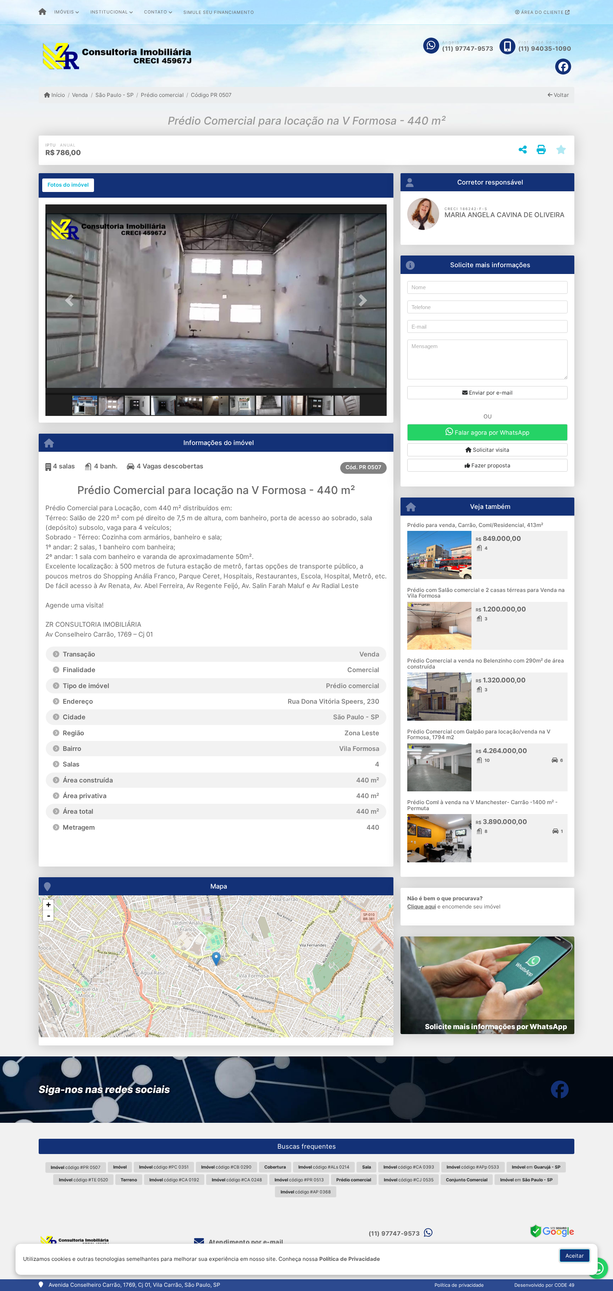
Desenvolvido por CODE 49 (544, 1285)
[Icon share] (563, 66)
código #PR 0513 (299, 1179)
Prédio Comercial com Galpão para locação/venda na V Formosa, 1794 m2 (479, 734)
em (536, 1167)
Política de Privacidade (349, 1259)
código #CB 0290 (226, 1167)
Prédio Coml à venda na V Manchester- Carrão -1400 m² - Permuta (482, 805)
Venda (80, 95)
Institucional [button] (109, 12)
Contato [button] (155, 12)
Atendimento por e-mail (245, 1242)
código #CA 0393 (408, 1167)
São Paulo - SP (114, 95)
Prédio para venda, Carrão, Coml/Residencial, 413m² (475, 525)
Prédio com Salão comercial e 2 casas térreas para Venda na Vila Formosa (486, 593)
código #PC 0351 (164, 1167)
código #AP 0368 (306, 1191)
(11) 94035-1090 (544, 48)
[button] (70, 300)
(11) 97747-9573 (467, 48)
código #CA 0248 (237, 1179)
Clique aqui (421, 906)
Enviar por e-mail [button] (490, 392)
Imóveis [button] (64, 12)
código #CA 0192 (174, 1179)
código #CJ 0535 (408, 1179)
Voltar (560, 95)
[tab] (68, 185)
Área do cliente (542, 12)
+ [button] (48, 904)
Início (57, 95)
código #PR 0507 (75, 1167)
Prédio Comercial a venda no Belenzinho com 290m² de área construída (485, 663)
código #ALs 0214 (323, 1167)
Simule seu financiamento (218, 12)
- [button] (48, 916)
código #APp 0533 (473, 1167)
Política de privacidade (459, 1285)
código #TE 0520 (83, 1179)
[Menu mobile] (42, 12)
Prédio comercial (162, 95)
